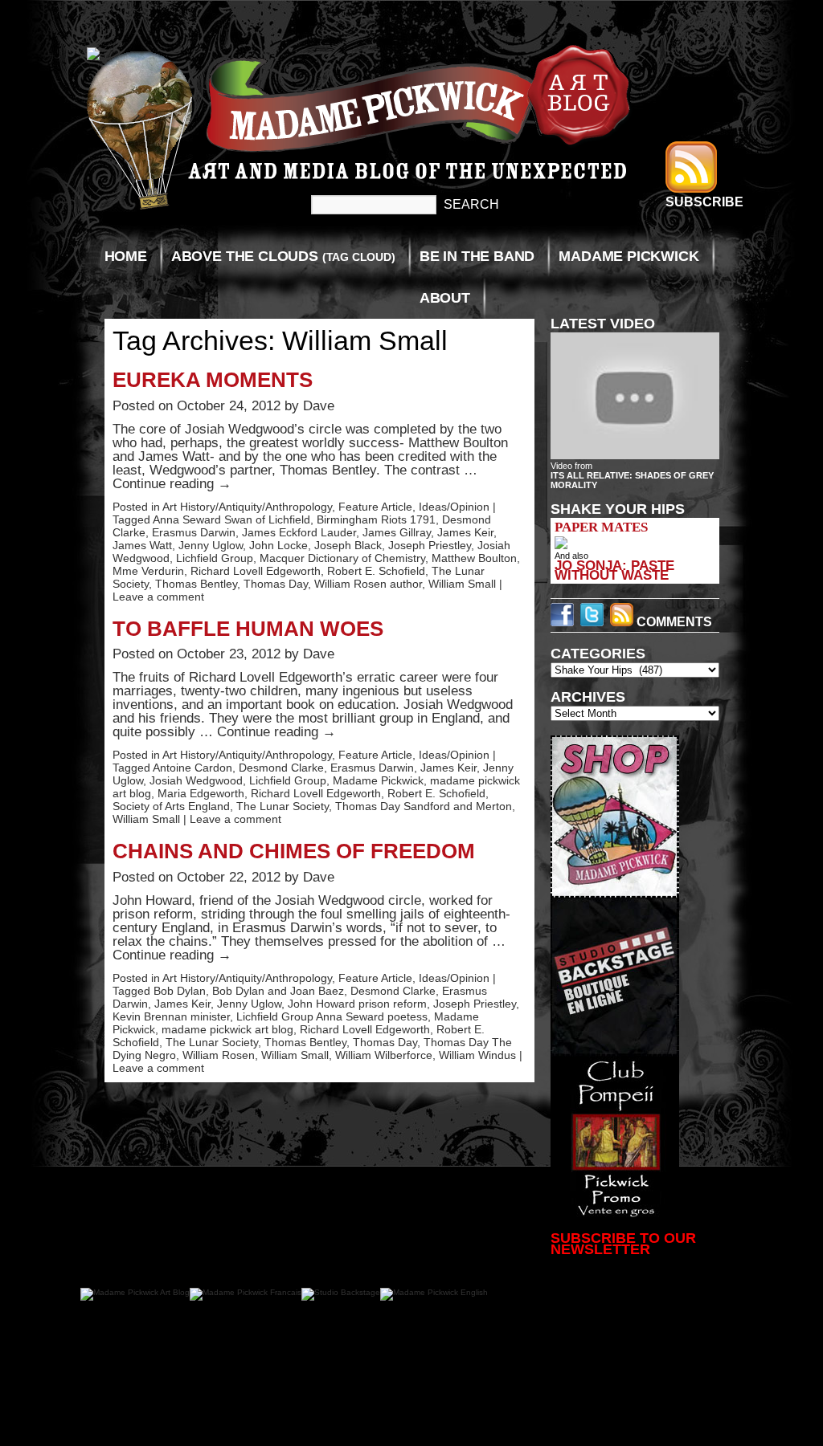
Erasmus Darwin (193, 532)
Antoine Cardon (192, 767)
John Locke (278, 545)
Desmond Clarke (281, 767)
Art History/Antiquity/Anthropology (247, 506)
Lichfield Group (214, 558)
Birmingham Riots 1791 (376, 519)
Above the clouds (283, 256)
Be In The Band (477, 256)
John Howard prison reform (357, 1003)
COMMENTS (672, 622)
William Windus (477, 1055)
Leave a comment (158, 596)
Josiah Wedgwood (196, 780)
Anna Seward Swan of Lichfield (231, 519)
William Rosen (218, 1055)
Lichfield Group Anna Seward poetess (332, 1016)
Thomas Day (276, 583)
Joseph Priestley (429, 545)
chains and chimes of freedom (294, 851)
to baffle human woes (248, 628)
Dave (318, 405)
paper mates (601, 527)
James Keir (465, 532)
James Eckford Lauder (299, 532)
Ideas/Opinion (454, 506)
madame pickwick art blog (227, 1029)
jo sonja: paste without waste (614, 570)
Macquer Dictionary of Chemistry (342, 558)
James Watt (142, 545)
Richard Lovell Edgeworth (255, 570)
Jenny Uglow (210, 545)
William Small (462, 583)
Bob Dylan (180, 990)
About (445, 298)
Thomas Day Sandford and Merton (423, 806)
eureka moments (213, 380)
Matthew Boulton (474, 558)
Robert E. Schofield (376, 570)
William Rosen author (368, 583)
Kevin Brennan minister (171, 1016)
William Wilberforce (383, 1055)
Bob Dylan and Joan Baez (278, 990)
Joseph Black (348, 545)
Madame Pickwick (628, 256)
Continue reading (172, 483)
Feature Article (375, 506)
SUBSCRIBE (704, 202)
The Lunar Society (282, 806)
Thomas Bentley (196, 583)
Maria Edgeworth (201, 793)
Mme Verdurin (148, 570)
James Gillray (396, 532)
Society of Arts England (171, 806)
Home (125, 256)
